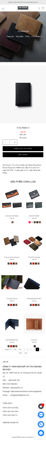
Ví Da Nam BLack (12, 298)
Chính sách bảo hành (10, 411)
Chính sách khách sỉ (10, 415)
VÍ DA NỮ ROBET (34, 216)
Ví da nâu (34, 340)
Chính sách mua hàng (10, 408)
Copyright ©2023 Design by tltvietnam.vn (23, 437)
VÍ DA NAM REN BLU (12, 340)
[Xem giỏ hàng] (43, 8)
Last (25, 353)
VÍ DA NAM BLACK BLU (34, 298)
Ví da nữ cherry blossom (11, 257)
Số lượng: (23, 138)
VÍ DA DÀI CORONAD (11, 216)
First (15, 349)
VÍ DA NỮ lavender (34, 257)
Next (20, 353)
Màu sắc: (23, 134)
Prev (20, 349)
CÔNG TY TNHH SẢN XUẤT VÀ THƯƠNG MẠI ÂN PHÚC (23, 2)
